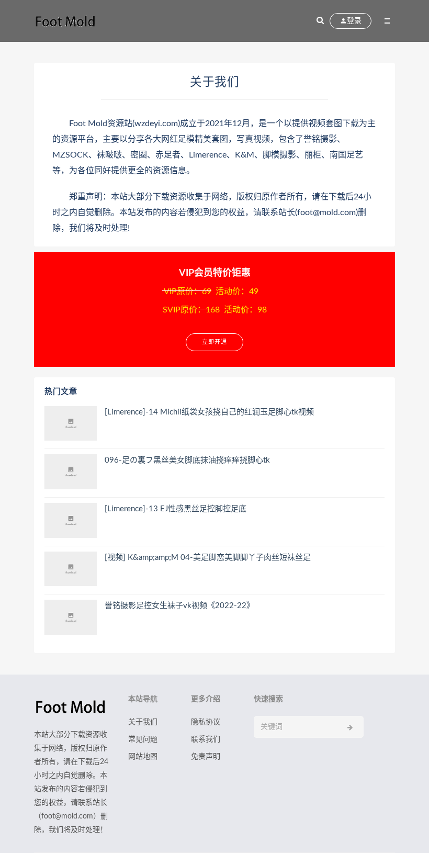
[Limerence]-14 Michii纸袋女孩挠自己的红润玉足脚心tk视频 (209, 412)
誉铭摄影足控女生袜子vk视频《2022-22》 (179, 606)
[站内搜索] (320, 21)
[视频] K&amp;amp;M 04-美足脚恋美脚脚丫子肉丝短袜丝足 (208, 558)
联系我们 (205, 739)
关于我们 (142, 722)
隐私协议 (205, 722)
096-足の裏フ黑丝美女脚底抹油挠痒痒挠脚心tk (187, 460)
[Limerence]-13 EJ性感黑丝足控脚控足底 (175, 509)
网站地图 (142, 756)
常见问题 (142, 739)
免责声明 (205, 756)
